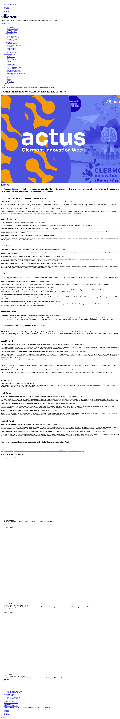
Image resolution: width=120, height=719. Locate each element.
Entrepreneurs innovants (13, 35)
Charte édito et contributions (11, 703)
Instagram (6, 11)
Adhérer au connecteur (13, 698)
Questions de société (9, 42)
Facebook (6, 8)
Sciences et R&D (11, 40)
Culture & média (11, 49)
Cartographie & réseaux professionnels (11, 451)
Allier (8, 77)
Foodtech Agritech (12, 32)
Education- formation (12, 43)
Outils (5, 62)
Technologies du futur (67, 451)
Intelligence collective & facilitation (16, 73)
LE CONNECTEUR (9, 694)
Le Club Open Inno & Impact (14, 67)
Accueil (3, 87)
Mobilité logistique (12, 30)
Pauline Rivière (7, 184)
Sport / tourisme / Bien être (14, 45)
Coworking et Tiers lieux (13, 70)
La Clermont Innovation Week (13, 189)
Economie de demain (9, 33)
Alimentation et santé (12, 52)
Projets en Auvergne (9, 76)
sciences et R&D (57, 451)
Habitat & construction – (13, 39)
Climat (9, 55)
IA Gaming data (11, 27)
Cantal (9, 79)
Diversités (9, 46)
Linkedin (6, 7)
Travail (9, 51)
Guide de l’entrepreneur (13, 65)
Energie (9, 61)
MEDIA (6, 689)
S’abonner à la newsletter (13, 697)
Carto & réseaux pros (12, 68)
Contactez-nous (11, 700)
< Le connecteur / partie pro (11, 4)
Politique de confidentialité (11, 706)
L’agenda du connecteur (13, 692)
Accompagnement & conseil (14, 71)
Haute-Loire (10, 80)
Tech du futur (7, 26)
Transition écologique (9, 54)
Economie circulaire (12, 60)
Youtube (6, 10)
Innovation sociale (12, 36)
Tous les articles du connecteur (14, 87)
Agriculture (10, 58)
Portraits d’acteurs (11, 64)
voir (5, 524)
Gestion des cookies (9, 701)
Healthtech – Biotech (12, 29)
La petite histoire (11, 695)
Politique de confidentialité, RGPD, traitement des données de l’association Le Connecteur (27, 707)
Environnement (11, 57)
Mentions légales (8, 704)
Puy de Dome (10, 82)
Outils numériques (12, 74)
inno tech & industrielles (37, 451)
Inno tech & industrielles (13, 37)
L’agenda (6, 83)
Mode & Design (11, 48)
